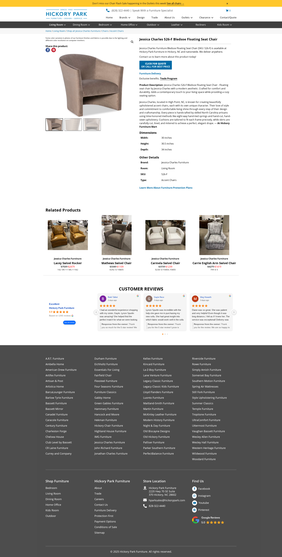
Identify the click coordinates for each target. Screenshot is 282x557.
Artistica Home (55, 386)
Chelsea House (55, 437)
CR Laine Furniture (57, 448)
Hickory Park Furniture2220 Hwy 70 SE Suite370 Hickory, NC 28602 (162, 491)
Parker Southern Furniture (159, 448)
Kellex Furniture (153, 358)
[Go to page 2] (167, 334)
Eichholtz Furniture (106, 364)
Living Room (56, 24)
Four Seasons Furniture (108, 386)
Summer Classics (202, 403)
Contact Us (101, 504)
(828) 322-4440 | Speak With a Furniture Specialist (142, 10)
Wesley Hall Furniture (205, 442)
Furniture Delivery (150, 73)
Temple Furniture (202, 409)
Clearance (204, 17)
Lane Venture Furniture (157, 375)
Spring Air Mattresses (205, 386)
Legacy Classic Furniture (158, 381)
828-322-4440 (157, 506)
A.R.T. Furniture (55, 358)
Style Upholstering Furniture (209, 397)
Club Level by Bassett (59, 442)
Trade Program (168, 78)
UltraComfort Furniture (206, 420)
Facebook (204, 488)
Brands (123, 17)
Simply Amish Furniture (206, 369)
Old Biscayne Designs (156, 431)
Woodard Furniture (204, 459)
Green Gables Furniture (108, 403)
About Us (169, 17)
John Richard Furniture (108, 448)
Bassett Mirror (54, 409)
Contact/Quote (228, 17)
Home (109, 17)
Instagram (204, 495)
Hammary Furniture (106, 409)
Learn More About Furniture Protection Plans (165, 187)
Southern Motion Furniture (208, 381)
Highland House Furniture (110, 431)
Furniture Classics (105, 392)
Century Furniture (56, 425)
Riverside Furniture (203, 358)
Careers (99, 499)
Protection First (103, 516)
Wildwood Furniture (204, 453)
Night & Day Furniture (156, 425)
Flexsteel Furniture (105, 381)
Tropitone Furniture (204, 414)
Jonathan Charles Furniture (110, 453)
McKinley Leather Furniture (159, 414)
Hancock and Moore (106, 414)
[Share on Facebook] (48, 50)
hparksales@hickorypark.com (167, 500)
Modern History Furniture (158, 420)
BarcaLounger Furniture (60, 392)
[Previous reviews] (96, 312)
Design (141, 17)
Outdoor (151, 24)
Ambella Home (55, 364)
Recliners (201, 24)
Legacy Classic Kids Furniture (161, 386)
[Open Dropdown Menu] (129, 18)
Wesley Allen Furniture (206, 437)
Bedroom (104, 24)
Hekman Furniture (105, 420)
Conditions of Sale (105, 527)
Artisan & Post (54, 381)
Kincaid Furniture (153, 364)
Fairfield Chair (103, 375)
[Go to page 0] (162, 334)
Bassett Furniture (56, 403)
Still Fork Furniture (203, 392)
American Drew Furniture (61, 369)
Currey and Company (59, 453)
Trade (154, 17)
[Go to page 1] (165, 334)
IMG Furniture (102, 437)
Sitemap (99, 532)
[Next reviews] (233, 312)
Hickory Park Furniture (61, 308)
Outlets (186, 17)
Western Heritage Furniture (209, 448)
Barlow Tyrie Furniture (59, 397)
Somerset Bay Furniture (206, 375)
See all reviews (69, 322)
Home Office (128, 24)
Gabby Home (102, 397)
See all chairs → (175, 3)
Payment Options (105, 521)
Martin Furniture (153, 409)
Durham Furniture (105, 358)
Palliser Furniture (153, 442)
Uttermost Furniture (204, 425)
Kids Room (223, 24)
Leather (175, 24)
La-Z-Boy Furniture (154, 369)
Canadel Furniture (57, 414)
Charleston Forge (56, 431)
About (98, 488)
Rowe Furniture (201, 364)
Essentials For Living (106, 369)
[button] (132, 42)
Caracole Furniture (57, 420)
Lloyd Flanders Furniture (158, 392)
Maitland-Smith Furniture (158, 403)
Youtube (204, 503)
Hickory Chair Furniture (108, 425)
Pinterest (203, 510)
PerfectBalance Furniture (158, 453)
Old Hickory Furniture (156, 437)
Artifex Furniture (56, 375)
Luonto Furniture (153, 397)
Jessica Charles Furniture (68, 258)
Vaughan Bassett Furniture (208, 431)
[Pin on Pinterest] (53, 50)
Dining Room (80, 24)
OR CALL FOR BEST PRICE (155, 65)
